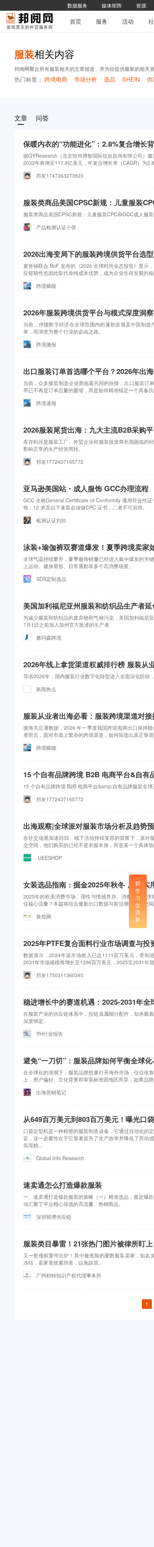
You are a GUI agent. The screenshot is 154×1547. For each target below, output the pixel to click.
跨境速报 (46, 403)
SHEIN (131, 79)
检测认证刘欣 (51, 520)
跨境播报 (46, 344)
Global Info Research (60, 1158)
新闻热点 (46, 689)
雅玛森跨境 (48, 637)
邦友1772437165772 (59, 461)
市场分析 (85, 79)
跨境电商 (55, 79)
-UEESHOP (49, 857)
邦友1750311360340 (59, 975)
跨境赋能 (46, 285)
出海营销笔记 (51, 1092)
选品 (109, 79)
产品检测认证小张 (56, 227)
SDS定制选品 (51, 579)
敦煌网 (43, 916)
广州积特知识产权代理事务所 (68, 1275)
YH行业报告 (49, 1033)
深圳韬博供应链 (53, 1216)
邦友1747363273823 (59, 175)
